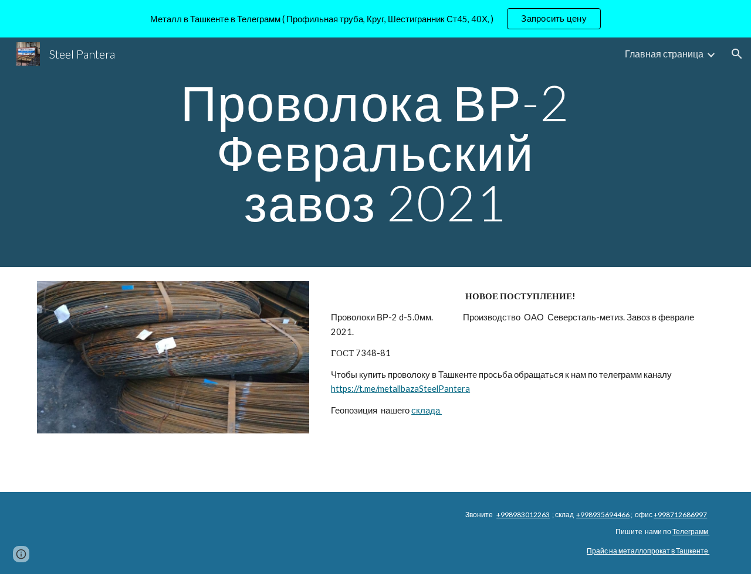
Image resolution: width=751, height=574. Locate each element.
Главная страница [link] (664, 53)
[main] (375, 152)
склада (426, 410)
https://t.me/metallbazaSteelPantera (400, 389)
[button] (737, 54)
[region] (375, 18)
